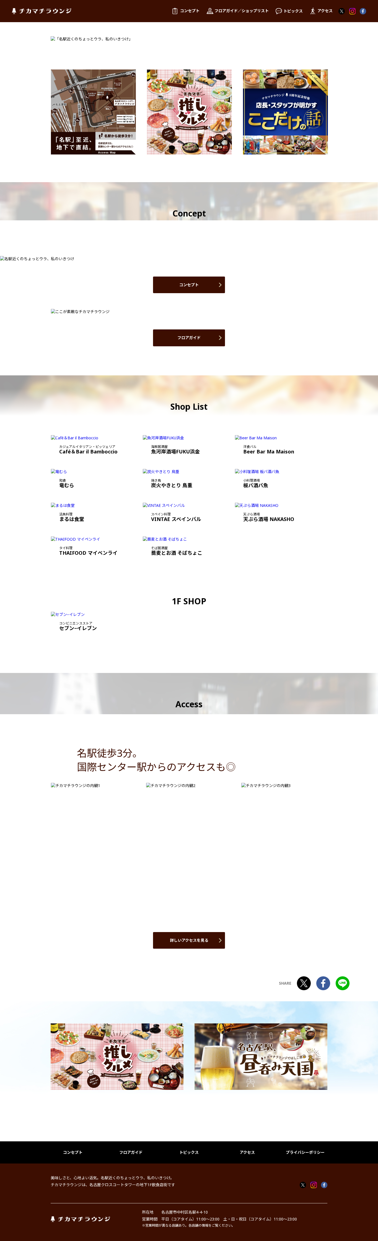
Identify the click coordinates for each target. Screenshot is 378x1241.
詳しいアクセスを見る (189, 940)
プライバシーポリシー (305, 1152)
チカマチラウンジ (41, 11)
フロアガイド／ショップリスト (241, 10)
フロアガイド (189, 337)
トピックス (189, 1152)
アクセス (247, 1152)
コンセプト (189, 284)
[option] (93, 111)
